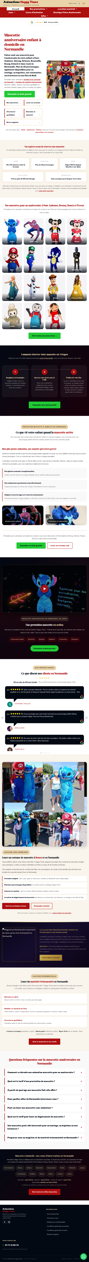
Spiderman (31, 130)
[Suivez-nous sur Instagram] (9, 1222)
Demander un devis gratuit (20, 94)
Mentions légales (53, 1234)
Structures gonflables (14, 113)
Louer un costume (33, 104)
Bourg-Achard (51, 1168)
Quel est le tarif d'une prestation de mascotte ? (31, 1081)
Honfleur (32, 1174)
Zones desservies (53, 1214)
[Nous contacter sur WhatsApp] (83, 1256)
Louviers (60, 1174)
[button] (38, 9)
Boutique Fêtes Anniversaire (67, 12)
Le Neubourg (21, 1174)
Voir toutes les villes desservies (44, 1192)
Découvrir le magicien (50, 958)
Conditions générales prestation (58, 1226)
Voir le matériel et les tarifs (44, 1042)
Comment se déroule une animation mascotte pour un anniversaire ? (41, 1072)
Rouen (42, 1174)
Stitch (23, 130)
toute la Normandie (46, 358)
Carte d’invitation (34, 12)
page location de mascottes (62, 913)
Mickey (38, 130)
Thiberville (72, 1168)
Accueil (15, 9)
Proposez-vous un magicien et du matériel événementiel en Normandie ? (43, 1137)
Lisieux (69, 1174)
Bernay (20, 1168)
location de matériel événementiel (28, 82)
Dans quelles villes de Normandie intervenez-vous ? (32, 1099)
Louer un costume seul (59, 545)
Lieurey (82, 1168)
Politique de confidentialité (56, 1222)
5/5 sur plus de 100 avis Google (25, 682)
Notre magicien (23, 122)
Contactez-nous (52, 1218)
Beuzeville (39, 1168)
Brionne (29, 1168)
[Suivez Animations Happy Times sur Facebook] (79, 3)
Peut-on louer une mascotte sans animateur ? (30, 1108)
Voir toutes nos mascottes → (44, 336)
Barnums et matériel (33, 113)
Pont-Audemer (9, 1168)
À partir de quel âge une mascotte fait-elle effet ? (32, 1090)
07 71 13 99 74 (12, 1245)
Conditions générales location (57, 1230)
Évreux (51, 1174)
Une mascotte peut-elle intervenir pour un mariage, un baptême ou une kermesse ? (42, 1127)
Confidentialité (77, 1259)
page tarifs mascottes (46, 191)
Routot (62, 1168)
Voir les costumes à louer (15, 906)
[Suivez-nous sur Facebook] (4, 1222)
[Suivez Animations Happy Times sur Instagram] (84, 3)
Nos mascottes (14, 103)
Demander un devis (41, 906)
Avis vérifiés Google (44, 668)
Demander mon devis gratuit (44, 405)
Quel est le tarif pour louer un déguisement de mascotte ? (36, 1116)
